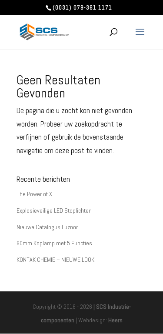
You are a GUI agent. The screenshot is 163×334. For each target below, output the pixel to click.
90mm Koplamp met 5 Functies (54, 243)
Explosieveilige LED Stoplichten (54, 210)
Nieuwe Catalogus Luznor (47, 227)
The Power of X (34, 194)
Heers (115, 320)
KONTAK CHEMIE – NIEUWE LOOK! (56, 260)
